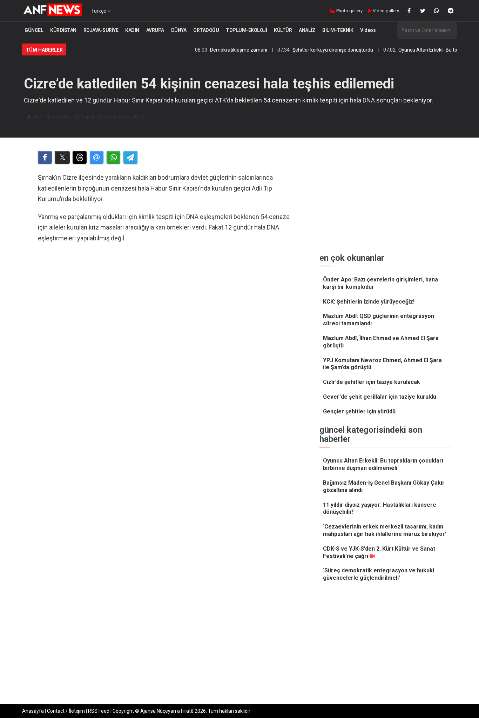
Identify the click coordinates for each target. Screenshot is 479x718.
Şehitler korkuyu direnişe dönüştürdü (318, 50)
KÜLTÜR (283, 30)
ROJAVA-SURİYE (101, 30)
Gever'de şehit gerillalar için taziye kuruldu (379, 396)
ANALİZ (307, 30)
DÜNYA (179, 30)
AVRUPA (155, 30)
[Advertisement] (166, 321)
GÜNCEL (34, 30)
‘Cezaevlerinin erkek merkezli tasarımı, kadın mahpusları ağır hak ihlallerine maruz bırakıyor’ (384, 530)
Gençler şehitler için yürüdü (359, 411)
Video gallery (385, 10)
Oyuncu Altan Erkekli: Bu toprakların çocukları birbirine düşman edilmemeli (383, 464)
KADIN (132, 30)
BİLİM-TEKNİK (337, 30)
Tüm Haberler (44, 50)
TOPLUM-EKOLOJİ (246, 30)
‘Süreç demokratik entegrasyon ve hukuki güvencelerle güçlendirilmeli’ (378, 574)
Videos (368, 30)
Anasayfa (33, 711)
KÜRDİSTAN (63, 30)
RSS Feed (98, 711)
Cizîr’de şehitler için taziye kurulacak (371, 382)
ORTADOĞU (206, 30)
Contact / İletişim (66, 711)
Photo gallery (349, 10)
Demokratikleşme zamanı (224, 50)
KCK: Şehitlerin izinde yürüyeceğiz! (368, 301)
